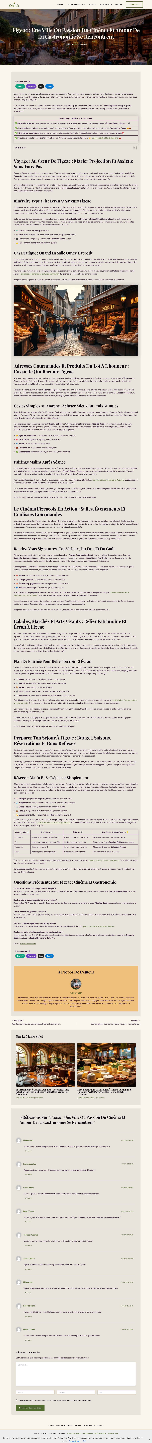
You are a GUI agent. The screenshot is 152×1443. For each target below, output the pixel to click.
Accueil (51, 1425)
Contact (100, 1425)
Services (77, 1425)
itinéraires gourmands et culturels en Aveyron (39, 274)
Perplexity (31, 86)
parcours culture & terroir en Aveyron (99, 926)
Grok (41, 86)
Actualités (29, 1098)
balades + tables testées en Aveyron (104, 860)
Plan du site (113, 1433)
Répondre (28, 1151)
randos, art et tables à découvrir (105, 138)
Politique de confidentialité (94, 1433)
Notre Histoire (89, 1425)
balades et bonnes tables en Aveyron (108, 480)
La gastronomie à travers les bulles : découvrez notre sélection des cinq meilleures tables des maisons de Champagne (42, 1092)
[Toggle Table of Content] (133, 148)
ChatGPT (20, 86)
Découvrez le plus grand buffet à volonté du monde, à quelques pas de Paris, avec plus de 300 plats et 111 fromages (104, 1092)
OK (84, 1441)
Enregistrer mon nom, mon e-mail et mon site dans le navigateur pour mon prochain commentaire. (55, 1400)
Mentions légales (74, 1433)
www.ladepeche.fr (28, 944)
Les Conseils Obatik (64, 1425)
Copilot (49, 86)
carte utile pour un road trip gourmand (54, 822)
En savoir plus (74, 1441)
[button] (84, 4)
